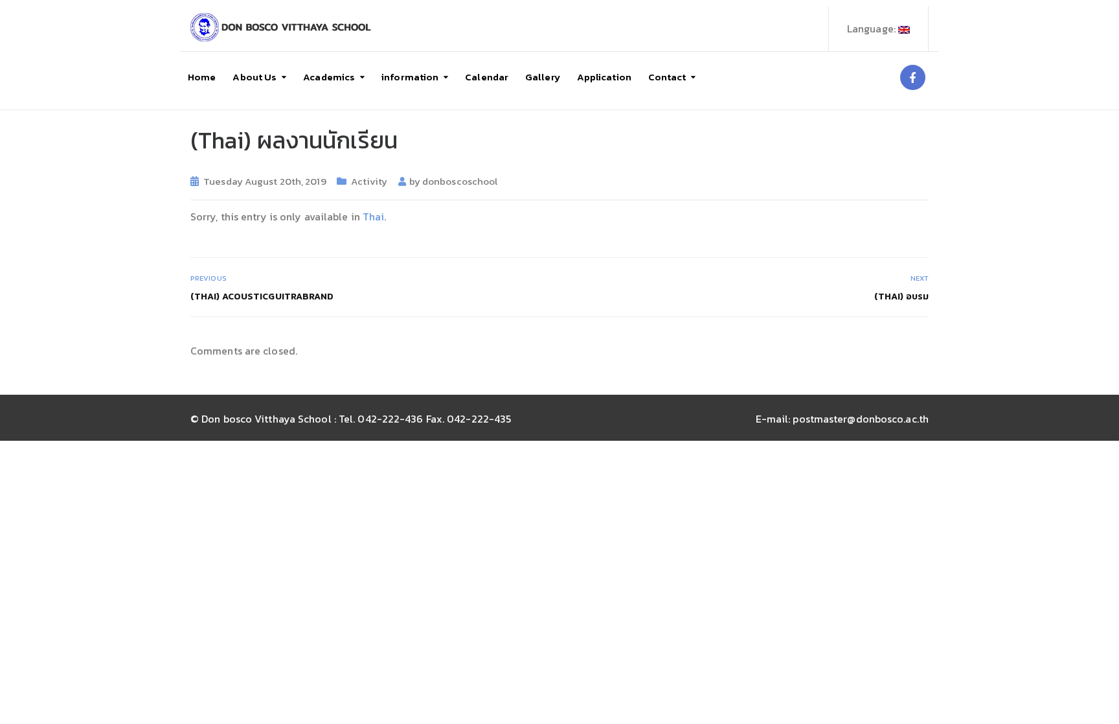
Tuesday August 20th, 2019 (264, 181)
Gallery (542, 76)
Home (202, 76)
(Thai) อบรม (901, 296)
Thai (373, 216)
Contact (667, 76)
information (409, 76)
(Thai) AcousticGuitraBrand (262, 296)
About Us (254, 76)
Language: (872, 28)
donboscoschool (459, 181)
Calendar (486, 76)
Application (604, 76)
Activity (369, 181)
